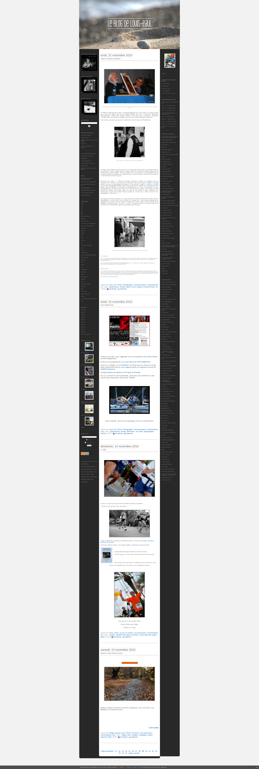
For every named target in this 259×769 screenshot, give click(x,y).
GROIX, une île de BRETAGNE (169, 332)
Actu (82, 206)
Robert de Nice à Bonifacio (168, 113)
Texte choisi (84, 291)
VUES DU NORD (165, 480)
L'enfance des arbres (166, 181)
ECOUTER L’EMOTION (167, 322)
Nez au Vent (164, 425)
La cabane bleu (165, 183)
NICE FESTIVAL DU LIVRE (168, 238)
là (155, 562)
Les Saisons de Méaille (86, 245)
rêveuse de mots (165, 263)
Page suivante (134, 753)
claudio (112, 635)
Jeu (82, 242)
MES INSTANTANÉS (166, 231)
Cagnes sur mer (85, 221)
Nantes (82, 264)
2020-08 (83, 331)
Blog (82, 213)
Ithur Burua (164, 339)
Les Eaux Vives (165, 389)
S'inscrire (90, 439)
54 (119, 753)
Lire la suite (153, 728)
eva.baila (163, 166)
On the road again (165, 243)
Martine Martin (165, 102)
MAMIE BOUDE (165, 408)
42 (119, 751)
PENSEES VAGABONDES (167, 440)
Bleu (82, 211)
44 (126, 751)
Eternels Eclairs (165, 327)
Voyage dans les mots (166, 477)
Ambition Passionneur (166, 289)
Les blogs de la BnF (166, 210)
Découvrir (83, 228)
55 (123, 753)
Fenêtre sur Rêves (166, 169)
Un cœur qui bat (165, 461)
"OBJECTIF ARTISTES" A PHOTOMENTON (87, 179)
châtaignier (143, 735)
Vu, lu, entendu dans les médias (88, 298)
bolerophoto (164, 296)
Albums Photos (85, 340)
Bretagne (83, 218)
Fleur (82, 238)
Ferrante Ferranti (114, 276)
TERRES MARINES (86, 188)
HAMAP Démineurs (108, 369)
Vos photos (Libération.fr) (167, 471)
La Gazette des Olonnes (167, 188)
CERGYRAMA (165, 304)
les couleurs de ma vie (166, 212)
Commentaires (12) (108, 735)
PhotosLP (83, 143)
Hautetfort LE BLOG (166, 336)
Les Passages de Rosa (167, 391)
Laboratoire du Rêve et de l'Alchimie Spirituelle (167, 191)
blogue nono (126, 735)
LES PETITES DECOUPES (168, 396)
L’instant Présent (85, 137)
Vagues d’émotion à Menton (111, 59)
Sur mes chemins (165, 454)
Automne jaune (165, 86)
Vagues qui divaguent (166, 464)
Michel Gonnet (165, 418)
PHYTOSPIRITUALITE (167, 251)
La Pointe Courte (85, 352)
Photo (82, 274)
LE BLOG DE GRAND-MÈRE (168, 366)
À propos (163, 73)
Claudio (128, 545)
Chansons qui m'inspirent (87, 225)
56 (126, 753)
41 (116, 751)
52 (153, 751)
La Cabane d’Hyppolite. (86, 365)
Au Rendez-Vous (165, 291)
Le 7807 (103, 450)
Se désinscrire (90, 442)
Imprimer (123, 289)
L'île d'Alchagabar (165, 346)
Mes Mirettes (164, 415)
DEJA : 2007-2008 (165, 159)
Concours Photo (144, 545)
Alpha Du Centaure (166, 287)
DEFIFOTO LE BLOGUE (87, 156)
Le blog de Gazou (165, 363)
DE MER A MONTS (85, 195)
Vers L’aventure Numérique (168, 469)
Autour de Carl (165, 144)
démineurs (131, 431)
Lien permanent (140, 285)
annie (163, 108)
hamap (123, 431)
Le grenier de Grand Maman (168, 375)
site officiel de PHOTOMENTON (138, 362)
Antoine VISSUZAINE (166, 140)
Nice (82, 267)
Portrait (82, 281)
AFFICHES (83, 389)
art (157, 287)
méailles (135, 735)
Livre (82, 247)
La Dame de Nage (165, 186)
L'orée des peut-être (166, 349)
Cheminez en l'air (165, 152)
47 (136, 751)
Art (81, 208)
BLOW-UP (164, 147)
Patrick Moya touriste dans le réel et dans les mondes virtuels (169, 246)
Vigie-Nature (164, 271)
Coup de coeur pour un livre (168, 93)
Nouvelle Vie (84, 269)
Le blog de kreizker (166, 368)
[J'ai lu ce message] (257, 767)
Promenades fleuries (86, 284)
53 (156, 751)
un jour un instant (85, 293)
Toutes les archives (85, 334)
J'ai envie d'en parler (166, 174)
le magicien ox (164, 207)
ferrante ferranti (149, 287)
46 (133, 751)
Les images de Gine (166, 215)
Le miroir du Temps (166, 378)
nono (162, 240)
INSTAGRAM (84, 165)
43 (123, 751)
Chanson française (166, 306)
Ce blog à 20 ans (165, 83)
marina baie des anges (148, 635)
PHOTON (163, 249)
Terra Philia (164, 456)
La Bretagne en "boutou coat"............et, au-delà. (167, 352)
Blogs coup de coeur (86, 216)
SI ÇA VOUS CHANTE (166, 452)
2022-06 (83, 322)
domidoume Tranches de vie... (168, 317)
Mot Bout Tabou (165, 235)
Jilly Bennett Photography (167, 176)
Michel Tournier (130, 114)
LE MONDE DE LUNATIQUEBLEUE (166, 381)
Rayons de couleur (166, 447)
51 (149, 751)
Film (82, 235)
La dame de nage (165, 355)
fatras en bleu (164, 329)
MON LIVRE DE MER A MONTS (89, 255)
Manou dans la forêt (166, 223)
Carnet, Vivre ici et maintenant (88, 223)
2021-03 (83, 326)
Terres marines (84, 377)
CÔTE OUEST (165, 312)
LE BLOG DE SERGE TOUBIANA (169, 205)
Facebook (112, 289)
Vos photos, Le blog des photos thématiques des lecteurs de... (169, 474)
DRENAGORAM (165, 319)
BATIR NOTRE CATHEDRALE (88, 181)
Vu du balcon (164, 273)
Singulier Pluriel (165, 266)
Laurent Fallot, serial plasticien (168, 361)
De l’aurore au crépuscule (167, 315)
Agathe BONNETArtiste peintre (169, 284)
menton (122, 287)
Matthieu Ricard (165, 228)
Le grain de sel (165, 373)
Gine (163, 105)
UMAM (163, 268)
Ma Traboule (164, 403)
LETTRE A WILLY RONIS (87, 192)
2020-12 (83, 329)
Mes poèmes (84, 252)
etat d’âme (164, 324)
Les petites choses (166, 393)
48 (139, 751)
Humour (83, 240)
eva (163, 110)
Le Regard (164, 386)
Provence (83, 286)
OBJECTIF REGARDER (167, 430)
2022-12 (83, 312)
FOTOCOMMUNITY (86, 161)
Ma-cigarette (164, 406)
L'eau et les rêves (165, 88)
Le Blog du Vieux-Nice (166, 370)
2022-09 (83, 314)
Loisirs (82, 250)
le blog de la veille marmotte (168, 200)
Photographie (84, 276)
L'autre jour (164, 344)
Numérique (83, 272)
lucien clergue (137, 287)
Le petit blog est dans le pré (168, 384)
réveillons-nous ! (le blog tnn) (168, 261)
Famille (82, 233)
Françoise (164, 126)
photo (128, 287)
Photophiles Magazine (124, 262)
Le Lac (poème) (165, 90)
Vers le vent (164, 466)
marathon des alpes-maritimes (127, 635)
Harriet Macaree (165, 334)
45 (129, 751)
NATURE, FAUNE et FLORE (168, 423)
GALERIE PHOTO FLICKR (87, 163)
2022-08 (83, 317)
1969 (82, 204)
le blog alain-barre (165, 194)
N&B (82, 262)
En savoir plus (163, 767)
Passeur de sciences (166, 437)
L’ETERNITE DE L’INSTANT (168, 401)
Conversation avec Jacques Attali (169, 154)
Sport (82, 289)
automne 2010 (106, 737)
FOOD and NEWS (165, 171)
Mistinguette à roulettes (167, 233)
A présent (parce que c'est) (168, 282)
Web (82, 301)
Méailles (104, 709)
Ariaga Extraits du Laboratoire (168, 142)
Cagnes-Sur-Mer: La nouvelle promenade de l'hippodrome (88, 402)
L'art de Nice (164, 178)
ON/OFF (163, 435)
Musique (83, 259)
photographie (149, 431)
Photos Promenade (166, 444)
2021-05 (83, 324)
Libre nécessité (165, 398)
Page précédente (107, 751)
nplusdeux (164, 427)
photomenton (114, 287)
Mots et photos (84, 257)
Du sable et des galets (166, 164)
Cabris (82, 427)
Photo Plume (164, 442)
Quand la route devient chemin (112, 653)
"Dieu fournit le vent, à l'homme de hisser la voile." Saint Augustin (169, 137)
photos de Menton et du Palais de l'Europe (124, 372)
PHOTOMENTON (107, 305)
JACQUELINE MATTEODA (168, 341)
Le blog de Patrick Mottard (167, 203)
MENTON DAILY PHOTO (167, 413)
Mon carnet (164, 420)
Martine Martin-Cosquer (167, 226)
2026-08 (83, 309)
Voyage (82, 296)
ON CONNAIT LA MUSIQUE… (169, 432)
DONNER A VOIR (165, 161)
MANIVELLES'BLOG (166, 410)
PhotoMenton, (105, 200)
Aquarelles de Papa (85, 415)
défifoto (82, 230)
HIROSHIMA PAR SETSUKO (88, 190)
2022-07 (83, 319)
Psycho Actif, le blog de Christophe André (167, 258)
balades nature (165, 294)
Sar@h (163, 449)
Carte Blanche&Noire (86, 135)
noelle (163, 119)
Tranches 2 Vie (165, 459)
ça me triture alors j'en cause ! (168, 299)
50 (146, 751)
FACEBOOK (84, 158)
